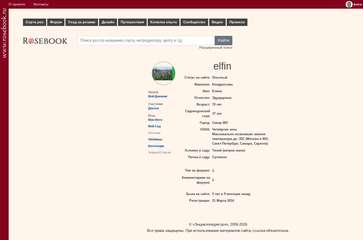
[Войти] (349, 4)
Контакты (41, 4)
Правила (237, 22)
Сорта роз (34, 22)
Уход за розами (81, 22)
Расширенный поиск (215, 47)
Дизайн (108, 22)
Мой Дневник (157, 96)
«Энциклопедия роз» (210, 224)
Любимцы (155, 139)
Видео (217, 22)
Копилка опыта (163, 22)
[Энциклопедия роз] (3, 33)
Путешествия (132, 22)
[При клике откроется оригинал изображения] (163, 73)
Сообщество (194, 22)
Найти (223, 40)
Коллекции (156, 146)
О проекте (17, 4)
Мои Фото (155, 120)
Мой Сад (154, 126)
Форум (56, 22)
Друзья (153, 108)
